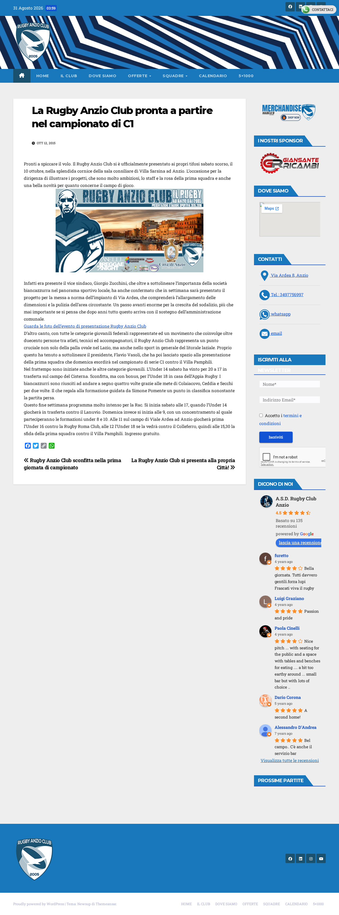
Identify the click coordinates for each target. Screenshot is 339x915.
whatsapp (280, 314)
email (276, 333)
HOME (42, 75)
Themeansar (106, 903)
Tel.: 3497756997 (287, 294)
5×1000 (246, 75)
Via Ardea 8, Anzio (289, 275)
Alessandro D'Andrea (295, 727)
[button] (289, 113)
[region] (289, 113)
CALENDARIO (213, 75)
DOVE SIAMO (102, 75)
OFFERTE (138, 75)
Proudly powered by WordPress (39, 903)
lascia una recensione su (303, 542)
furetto (281, 555)
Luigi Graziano (289, 598)
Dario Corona (288, 697)
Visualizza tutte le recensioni (290, 760)
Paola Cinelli (287, 628)
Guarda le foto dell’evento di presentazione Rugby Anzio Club (85, 326)
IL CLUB (69, 75)
